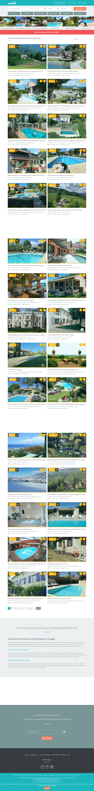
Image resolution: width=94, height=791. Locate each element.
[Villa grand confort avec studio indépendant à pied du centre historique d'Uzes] (27, 126)
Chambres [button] (27, 13)
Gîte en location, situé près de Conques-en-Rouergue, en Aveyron (25, 71)
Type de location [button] (40, 13)
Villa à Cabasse (71, 28)
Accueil (26, 754)
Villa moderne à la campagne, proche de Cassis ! (60, 265)
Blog (68, 754)
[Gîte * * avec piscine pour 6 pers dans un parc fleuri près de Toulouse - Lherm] (39, 21)
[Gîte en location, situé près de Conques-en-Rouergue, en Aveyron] (27, 56)
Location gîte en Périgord (14, 369)
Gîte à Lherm (40, 28)
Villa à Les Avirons (55, 28)
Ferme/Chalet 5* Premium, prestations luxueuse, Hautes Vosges (65, 210)
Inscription (73, 2)
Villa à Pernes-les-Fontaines (8, 28)
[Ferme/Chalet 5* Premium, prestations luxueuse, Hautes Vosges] (67, 195)
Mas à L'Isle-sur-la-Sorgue (24, 28)
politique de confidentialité (43, 777)
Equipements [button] (66, 13)
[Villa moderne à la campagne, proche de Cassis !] (67, 251)
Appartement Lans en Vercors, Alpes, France (20, 494)
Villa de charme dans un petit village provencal (20, 529)
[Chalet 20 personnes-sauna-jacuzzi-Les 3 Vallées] (27, 285)
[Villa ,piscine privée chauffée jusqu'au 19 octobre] (70, 21)
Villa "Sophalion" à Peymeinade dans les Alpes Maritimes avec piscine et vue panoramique (31, 106)
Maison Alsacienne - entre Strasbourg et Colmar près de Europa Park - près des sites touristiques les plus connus (38, 175)
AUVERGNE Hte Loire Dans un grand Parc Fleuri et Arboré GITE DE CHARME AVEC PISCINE (33, 210)
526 (30, 608)
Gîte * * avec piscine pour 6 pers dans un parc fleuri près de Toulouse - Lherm (28, 265)
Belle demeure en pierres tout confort (58, 564)
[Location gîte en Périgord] (86, 21)
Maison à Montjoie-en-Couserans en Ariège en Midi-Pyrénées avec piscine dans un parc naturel (33, 564)
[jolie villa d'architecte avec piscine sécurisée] (67, 584)
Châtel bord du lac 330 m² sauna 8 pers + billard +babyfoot (63, 71)
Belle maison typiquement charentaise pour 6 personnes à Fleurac (25, 598)
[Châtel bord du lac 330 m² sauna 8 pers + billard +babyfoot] (67, 56)
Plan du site (63, 754)
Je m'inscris (47, 738)
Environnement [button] (53, 13)
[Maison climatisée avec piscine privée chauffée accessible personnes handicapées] (8, 21)
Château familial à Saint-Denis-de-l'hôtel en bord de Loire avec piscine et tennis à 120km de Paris (33, 335)
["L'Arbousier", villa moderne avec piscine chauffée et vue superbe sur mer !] (67, 126)
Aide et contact (55, 754)
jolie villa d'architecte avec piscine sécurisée (59, 598)
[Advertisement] (47, 226)
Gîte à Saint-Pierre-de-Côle (86, 28)
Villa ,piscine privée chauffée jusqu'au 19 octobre (61, 175)
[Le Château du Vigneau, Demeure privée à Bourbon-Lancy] (67, 355)
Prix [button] (13, 13)
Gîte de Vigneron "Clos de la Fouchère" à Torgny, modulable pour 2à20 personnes (69, 494)
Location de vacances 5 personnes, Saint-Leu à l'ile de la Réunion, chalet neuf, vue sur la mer (32, 460)
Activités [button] (79, 13)
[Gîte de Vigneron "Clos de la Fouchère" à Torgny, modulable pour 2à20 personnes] (67, 479)
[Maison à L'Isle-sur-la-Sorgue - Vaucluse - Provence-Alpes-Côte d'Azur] (23, 21)
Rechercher (80, 8)
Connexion (83, 2)
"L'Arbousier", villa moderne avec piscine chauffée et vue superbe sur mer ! (67, 140)
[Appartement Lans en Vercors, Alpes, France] (27, 479)
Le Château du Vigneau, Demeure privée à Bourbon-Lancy (63, 369)
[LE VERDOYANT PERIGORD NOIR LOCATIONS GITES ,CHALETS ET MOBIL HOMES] (67, 285)
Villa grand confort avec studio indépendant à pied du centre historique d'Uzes (28, 140)
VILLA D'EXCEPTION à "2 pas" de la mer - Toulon (61, 335)
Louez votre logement (60, 2)
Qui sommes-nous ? (34, 754)
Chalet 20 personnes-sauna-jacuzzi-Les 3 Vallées (21, 300)
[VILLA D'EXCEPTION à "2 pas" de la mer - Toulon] (67, 320)
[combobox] (66, 8)
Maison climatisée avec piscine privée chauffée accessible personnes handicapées (30, 404)
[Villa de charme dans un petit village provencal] (27, 514)
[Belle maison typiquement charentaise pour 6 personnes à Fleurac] (27, 584)
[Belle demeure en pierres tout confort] (67, 549)
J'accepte (47, 788)
